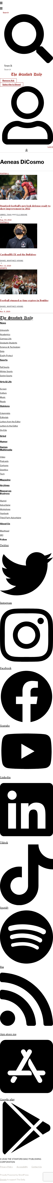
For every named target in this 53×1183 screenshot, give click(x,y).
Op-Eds (3, 430)
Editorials (4, 417)
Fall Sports (4, 367)
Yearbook (4, 513)
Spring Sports (6, 375)
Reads (3, 401)
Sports (3, 268)
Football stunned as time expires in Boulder (24, 300)
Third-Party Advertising (10, 517)
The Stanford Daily (16, 318)
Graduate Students (8, 343)
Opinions (5, 406)
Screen (3, 389)
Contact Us (37, 1167)
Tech (2, 474)
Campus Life (5, 338)
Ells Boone (21, 215)
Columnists (5, 413)
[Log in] (27, 144)
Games (3, 447)
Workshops (5, 509)
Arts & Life (6, 381)
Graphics (4, 469)
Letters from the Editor (10, 421)
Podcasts (4, 461)
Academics (5, 334)
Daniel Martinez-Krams (11, 261)
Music (3, 397)
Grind (3, 436)
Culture (3, 393)
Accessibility (22, 1167)
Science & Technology (10, 347)
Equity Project (6, 355)
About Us (5, 523)
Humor (3, 441)
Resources (5, 491)
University (4, 330)
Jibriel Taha (6, 215)
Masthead (4, 531)
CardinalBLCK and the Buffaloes (18, 254)
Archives (4, 485)
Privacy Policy (6, 1167)
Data (2, 351)
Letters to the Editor (9, 426)
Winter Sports (6, 371)
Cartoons (4, 465)
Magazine (5, 480)
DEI (1, 535)
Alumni (3, 501)
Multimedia (6, 449)
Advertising (5, 505)
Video (2, 457)
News (3, 323)
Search (6, 12)
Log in (50, 147)
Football (4, 173)
